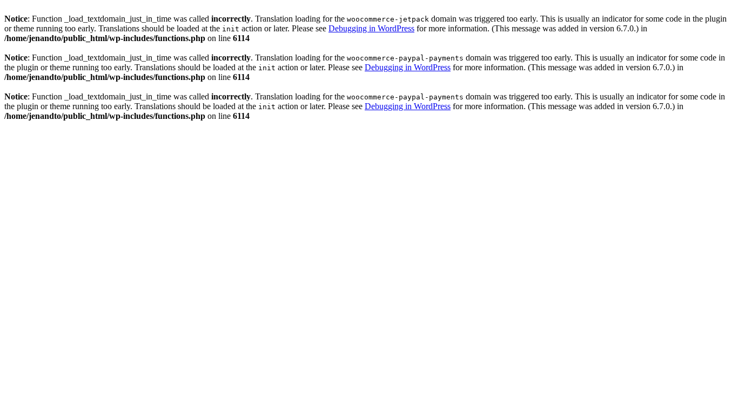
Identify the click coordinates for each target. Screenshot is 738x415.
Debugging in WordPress (371, 28)
